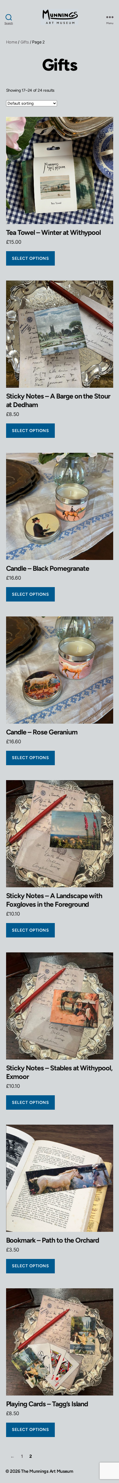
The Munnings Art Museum (47, 1471)
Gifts (24, 42)
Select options (30, 258)
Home (11, 42)
